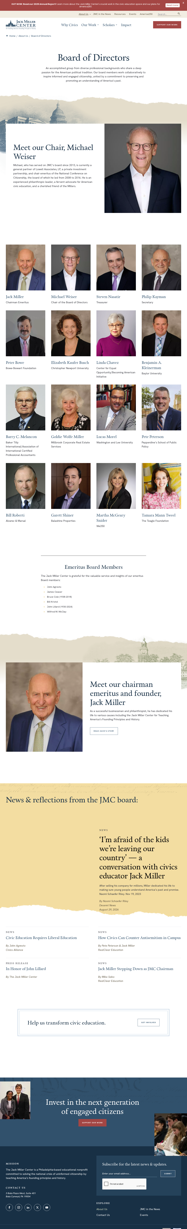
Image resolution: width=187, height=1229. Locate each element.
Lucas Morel (106, 436)
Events (144, 1215)
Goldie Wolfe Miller (67, 436)
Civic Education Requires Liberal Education (41, 937)
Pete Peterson (153, 436)
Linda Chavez (107, 362)
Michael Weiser (64, 296)
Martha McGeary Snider (110, 517)
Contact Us (103, 1215)
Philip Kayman (154, 296)
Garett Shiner (62, 515)
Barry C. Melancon (21, 436)
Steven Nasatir (108, 296)
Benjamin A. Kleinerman (152, 365)
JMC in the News (150, 1209)
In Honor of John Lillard (26, 968)
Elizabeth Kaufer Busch (70, 362)
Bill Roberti (15, 515)
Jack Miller (15, 296)
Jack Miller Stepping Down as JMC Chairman (135, 968)
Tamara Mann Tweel (158, 515)
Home (12, 35)
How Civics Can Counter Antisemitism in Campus (139, 937)
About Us (23, 35)
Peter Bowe (15, 362)
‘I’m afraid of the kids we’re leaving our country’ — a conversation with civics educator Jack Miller (138, 857)
